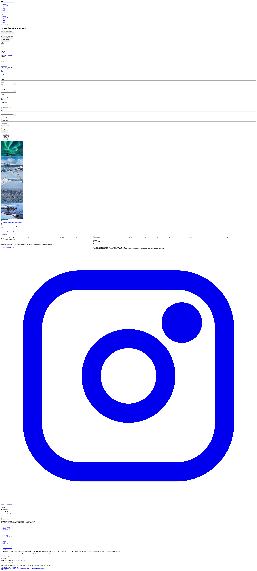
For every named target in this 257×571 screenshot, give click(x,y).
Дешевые (5, 137)
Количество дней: (5, 102)
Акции (4, 9)
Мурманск (3, 94)
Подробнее (3, 235)
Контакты (5, 543)
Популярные (6, 136)
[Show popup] (7, 32)
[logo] (9, 2)
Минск (2, 79)
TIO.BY (3, 567)
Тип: (2, 113)
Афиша (4, 10)
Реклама (5, 549)
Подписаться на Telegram (8, 247)
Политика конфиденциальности (8, 568)
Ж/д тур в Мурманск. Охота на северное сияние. (12, 222)
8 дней (2, 104)
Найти (2, 42)
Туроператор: (4, 123)
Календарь (5, 6)
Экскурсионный (4, 120)
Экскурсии (5, 5)
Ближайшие (6, 134)
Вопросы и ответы (7, 548)
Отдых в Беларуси (7, 536)
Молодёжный (4, 117)
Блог (4, 8)
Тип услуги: (3, 68)
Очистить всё (4, 66)
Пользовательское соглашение (22, 568)
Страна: (2, 82)
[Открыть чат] (1, 516)
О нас (4, 541)
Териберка (3, 99)
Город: (2, 89)
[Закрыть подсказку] (1, 506)
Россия (2, 86)
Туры (4, 4)
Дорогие (5, 139)
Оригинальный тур (5, 125)
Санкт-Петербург (4, 97)
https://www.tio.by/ (48, 553)
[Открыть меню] (3, 2)
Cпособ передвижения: (6, 107)
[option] (129, 135)
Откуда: (2, 76)
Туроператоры (6, 528)
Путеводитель (6, 527)
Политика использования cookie (37, 568)
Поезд (2, 110)
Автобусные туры (7, 534)
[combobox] (7, 31)
